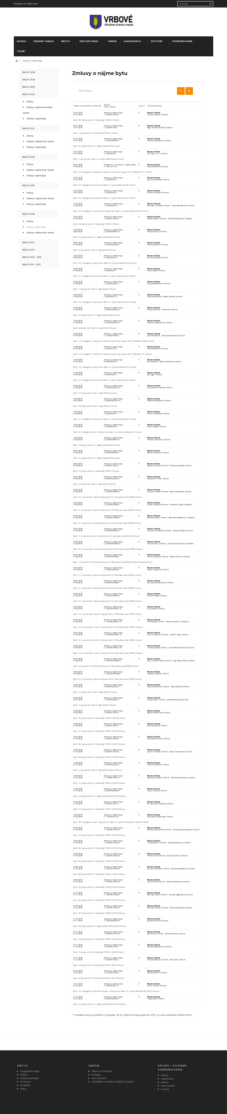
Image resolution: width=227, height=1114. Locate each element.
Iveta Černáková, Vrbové (158, 763)
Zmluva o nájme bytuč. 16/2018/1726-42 (113, 893)
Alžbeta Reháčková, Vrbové (159, 399)
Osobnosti (25, 1081)
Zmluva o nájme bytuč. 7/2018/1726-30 (113, 737)
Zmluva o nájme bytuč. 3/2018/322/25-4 (113, 321)
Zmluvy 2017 (28, 242)
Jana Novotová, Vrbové (157, 724)
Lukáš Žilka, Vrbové (155, 997)
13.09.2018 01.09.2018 (77, 815)
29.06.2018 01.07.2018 (77, 685)
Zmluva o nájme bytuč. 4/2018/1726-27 (113, 464)
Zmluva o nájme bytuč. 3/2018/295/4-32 (113, 308)
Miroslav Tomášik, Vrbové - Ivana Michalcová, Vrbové (170, 204)
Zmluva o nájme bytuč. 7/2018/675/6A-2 (113, 568)
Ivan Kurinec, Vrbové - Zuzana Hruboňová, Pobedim (170, 542)
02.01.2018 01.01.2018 (77, 113)
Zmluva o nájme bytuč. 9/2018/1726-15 (113, 802)
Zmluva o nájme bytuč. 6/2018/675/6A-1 (113, 555)
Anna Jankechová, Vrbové (158, 737)
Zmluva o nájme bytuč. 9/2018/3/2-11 (113, 412)
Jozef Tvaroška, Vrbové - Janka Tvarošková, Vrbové (169, 750)
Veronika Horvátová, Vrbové (159, 386)
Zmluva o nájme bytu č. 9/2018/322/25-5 (113, 763)
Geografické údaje (29, 1071)
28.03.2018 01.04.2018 (77, 243)
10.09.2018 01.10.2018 (77, 750)
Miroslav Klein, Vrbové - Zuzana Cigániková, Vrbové (170, 893)
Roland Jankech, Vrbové (157, 243)
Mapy (23, 1088)
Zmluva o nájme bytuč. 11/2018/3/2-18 (113, 815)
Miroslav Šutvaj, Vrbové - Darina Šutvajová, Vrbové (169, 906)
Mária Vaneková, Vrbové (158, 451)
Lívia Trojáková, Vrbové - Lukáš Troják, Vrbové (167, 633)
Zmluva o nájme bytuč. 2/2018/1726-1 (113, 126)
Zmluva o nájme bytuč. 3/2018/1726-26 (113, 217)
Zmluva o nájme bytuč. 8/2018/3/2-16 (113, 360)
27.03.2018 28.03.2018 (77, 230)
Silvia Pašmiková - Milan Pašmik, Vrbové (164, 295)
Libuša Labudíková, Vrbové (159, 139)
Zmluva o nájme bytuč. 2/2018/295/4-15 (113, 230)
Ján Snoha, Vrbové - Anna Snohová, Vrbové (166, 932)
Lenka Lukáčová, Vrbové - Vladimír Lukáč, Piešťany (169, 503)
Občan (112, 41)
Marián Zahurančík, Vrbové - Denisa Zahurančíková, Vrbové (173, 828)
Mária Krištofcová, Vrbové (158, 711)
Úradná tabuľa (43, 41)
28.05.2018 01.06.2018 (77, 451)
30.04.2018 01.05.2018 (77, 386)
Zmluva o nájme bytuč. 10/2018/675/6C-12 (113, 607)
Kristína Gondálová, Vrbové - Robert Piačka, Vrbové (170, 529)
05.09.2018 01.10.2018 (77, 737)
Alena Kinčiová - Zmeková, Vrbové (162, 308)
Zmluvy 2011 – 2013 (31, 264)
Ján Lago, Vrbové (154, 373)
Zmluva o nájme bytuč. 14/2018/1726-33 (113, 854)
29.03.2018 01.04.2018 (77, 269)
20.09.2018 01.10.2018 (77, 828)
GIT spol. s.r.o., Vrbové (157, 152)
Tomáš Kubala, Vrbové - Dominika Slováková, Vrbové (170, 646)
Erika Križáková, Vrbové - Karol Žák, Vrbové (166, 958)
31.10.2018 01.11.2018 (77, 919)
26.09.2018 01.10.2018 (77, 841)
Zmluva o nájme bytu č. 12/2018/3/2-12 (113, 984)
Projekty (165, 1089)
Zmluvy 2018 (28, 214)
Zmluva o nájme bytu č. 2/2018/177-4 (113, 347)
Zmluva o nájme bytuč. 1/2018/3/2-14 (113, 204)
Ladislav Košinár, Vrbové (158, 672)
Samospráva (132, 41)
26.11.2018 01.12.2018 (77, 932)
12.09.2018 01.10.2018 (77, 763)
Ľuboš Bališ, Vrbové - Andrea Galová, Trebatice (168, 620)
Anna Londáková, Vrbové (158, 412)
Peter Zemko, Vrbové (157, 984)
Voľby (21, 51)
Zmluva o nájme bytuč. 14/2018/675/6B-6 (113, 659)
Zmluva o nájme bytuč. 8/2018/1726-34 (113, 750)
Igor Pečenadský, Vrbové (158, 178)
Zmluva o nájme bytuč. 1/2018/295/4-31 (113, 139)
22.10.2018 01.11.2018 (77, 893)
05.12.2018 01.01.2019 (77, 971)
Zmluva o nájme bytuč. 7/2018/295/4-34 (113, 919)
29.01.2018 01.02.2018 (77, 178)
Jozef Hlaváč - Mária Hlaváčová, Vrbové (164, 360)
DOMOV (21, 41)
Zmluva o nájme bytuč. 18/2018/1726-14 (113, 932)
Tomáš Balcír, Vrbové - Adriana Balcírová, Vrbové (169, 841)
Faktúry (165, 1082)
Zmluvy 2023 (28, 87)
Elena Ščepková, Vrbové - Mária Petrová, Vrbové (168, 555)
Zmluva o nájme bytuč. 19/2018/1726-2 (113, 958)
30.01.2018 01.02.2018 (77, 165)
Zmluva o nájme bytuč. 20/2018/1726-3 (113, 945)
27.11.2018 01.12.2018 (77, 945)
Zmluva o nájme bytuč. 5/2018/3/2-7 (113, 269)
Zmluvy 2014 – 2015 (31, 257)
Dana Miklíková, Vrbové (157, 165)
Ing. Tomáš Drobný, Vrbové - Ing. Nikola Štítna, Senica (171, 659)
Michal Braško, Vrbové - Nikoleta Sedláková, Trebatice (171, 516)
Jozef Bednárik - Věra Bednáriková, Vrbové (166, 334)
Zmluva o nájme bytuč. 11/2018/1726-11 (113, 776)
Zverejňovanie (182, 41)
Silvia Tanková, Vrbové (157, 789)
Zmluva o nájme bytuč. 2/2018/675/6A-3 (113, 503)
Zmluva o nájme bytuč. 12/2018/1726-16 (113, 828)
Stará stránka (168, 1085)
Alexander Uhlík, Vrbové (158, 477)
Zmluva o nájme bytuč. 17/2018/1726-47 (113, 906)
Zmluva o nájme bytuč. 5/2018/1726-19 (113, 711)
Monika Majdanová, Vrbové (159, 945)
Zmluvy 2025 (28, 72)
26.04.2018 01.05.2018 (77, 334)
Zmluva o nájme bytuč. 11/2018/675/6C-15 (113, 620)
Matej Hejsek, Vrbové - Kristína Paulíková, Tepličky (169, 217)
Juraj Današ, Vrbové (156, 607)
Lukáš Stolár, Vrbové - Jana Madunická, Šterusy (167, 698)
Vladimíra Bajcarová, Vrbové (159, 321)
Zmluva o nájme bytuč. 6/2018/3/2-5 (113, 373)
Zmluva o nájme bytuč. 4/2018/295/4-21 (113, 451)
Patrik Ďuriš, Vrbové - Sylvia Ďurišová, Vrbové (167, 854)
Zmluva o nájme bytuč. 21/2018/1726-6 (113, 971)
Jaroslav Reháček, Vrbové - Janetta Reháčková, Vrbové (171, 867)
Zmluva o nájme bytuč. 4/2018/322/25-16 (113, 399)
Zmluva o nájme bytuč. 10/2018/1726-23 (113, 880)
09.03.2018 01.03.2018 (77, 217)
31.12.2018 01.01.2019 (77, 997)
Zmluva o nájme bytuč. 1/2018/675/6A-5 (113, 490)
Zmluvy (29, 101)
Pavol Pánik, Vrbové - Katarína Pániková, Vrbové (168, 880)
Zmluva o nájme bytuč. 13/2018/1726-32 (113, 841)
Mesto (65, 41)
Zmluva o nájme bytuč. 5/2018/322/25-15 (113, 386)
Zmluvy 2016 (28, 249)
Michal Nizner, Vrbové (157, 971)
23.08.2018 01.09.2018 (77, 711)
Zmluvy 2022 (28, 94)
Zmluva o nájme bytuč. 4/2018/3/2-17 (113, 295)
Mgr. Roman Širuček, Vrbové (159, 126)
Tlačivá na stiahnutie (102, 1071)
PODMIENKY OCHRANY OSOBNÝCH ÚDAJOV (113, 1081)
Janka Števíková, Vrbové (157, 919)
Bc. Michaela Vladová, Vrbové (160, 802)
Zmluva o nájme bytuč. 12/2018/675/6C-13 (113, 633)
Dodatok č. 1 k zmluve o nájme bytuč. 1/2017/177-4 (120, 165)
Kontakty (96, 1074)
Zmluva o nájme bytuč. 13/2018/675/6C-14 (113, 646)
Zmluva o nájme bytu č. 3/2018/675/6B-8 (113, 516)
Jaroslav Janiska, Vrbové (157, 256)
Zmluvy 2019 (28, 185)
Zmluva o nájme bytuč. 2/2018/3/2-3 (113, 178)
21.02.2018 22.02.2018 (77, 204)
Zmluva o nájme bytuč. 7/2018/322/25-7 (113, 698)
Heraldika (25, 1085)
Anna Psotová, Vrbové (157, 230)
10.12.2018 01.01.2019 (77, 984)
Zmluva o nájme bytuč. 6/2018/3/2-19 (113, 256)
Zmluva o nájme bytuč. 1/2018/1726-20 (113, 113)
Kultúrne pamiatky (29, 1078)
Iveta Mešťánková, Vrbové (158, 282)
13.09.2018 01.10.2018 (77, 776)
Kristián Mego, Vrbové (157, 594)
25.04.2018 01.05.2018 (77, 308)
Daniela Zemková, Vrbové (158, 438)
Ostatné (156, 41)
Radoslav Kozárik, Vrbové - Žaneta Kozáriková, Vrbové (171, 776)
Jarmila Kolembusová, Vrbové (160, 581)
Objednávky (167, 1078)
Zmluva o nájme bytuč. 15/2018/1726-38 (113, 867)
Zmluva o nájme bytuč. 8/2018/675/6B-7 (113, 581)
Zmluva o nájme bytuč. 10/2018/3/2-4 (113, 425)
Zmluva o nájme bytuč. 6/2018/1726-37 (113, 724)
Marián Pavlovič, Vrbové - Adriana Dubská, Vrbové (169, 464)
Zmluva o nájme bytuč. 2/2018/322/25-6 (113, 243)
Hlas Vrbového (99, 1078)
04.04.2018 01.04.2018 (77, 295)
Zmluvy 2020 (28, 157)
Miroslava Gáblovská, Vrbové (160, 815)
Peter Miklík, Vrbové (156, 269)
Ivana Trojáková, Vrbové (158, 568)
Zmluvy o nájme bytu (36, 118)
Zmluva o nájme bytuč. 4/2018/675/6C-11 (113, 529)
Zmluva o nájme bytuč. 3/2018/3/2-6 (113, 191)
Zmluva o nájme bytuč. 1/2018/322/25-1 (113, 282)
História (24, 1074)
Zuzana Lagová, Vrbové (157, 113)
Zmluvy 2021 (28, 128)
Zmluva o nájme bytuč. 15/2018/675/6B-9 (113, 672)
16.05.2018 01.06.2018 (77, 412)
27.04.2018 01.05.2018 (77, 360)
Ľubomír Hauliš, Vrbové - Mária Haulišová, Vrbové (169, 490)
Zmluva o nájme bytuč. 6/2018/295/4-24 (113, 789)
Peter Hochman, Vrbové (158, 191)
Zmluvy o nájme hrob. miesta (40, 141)
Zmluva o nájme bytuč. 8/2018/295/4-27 (113, 997)
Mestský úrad (89, 41)
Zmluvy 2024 (28, 79)
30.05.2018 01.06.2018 (77, 477)
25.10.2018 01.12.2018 (77, 906)
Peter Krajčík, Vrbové (156, 425)
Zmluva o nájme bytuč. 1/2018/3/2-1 (113, 152)
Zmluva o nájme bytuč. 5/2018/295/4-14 (113, 438)
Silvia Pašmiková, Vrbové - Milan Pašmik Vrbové (168, 685)
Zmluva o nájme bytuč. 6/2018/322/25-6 (113, 477)
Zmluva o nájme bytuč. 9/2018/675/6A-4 (113, 594)
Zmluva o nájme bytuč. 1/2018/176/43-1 (113, 334)
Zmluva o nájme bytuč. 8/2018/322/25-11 (113, 685)
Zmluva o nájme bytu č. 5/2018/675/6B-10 (113, 542)
